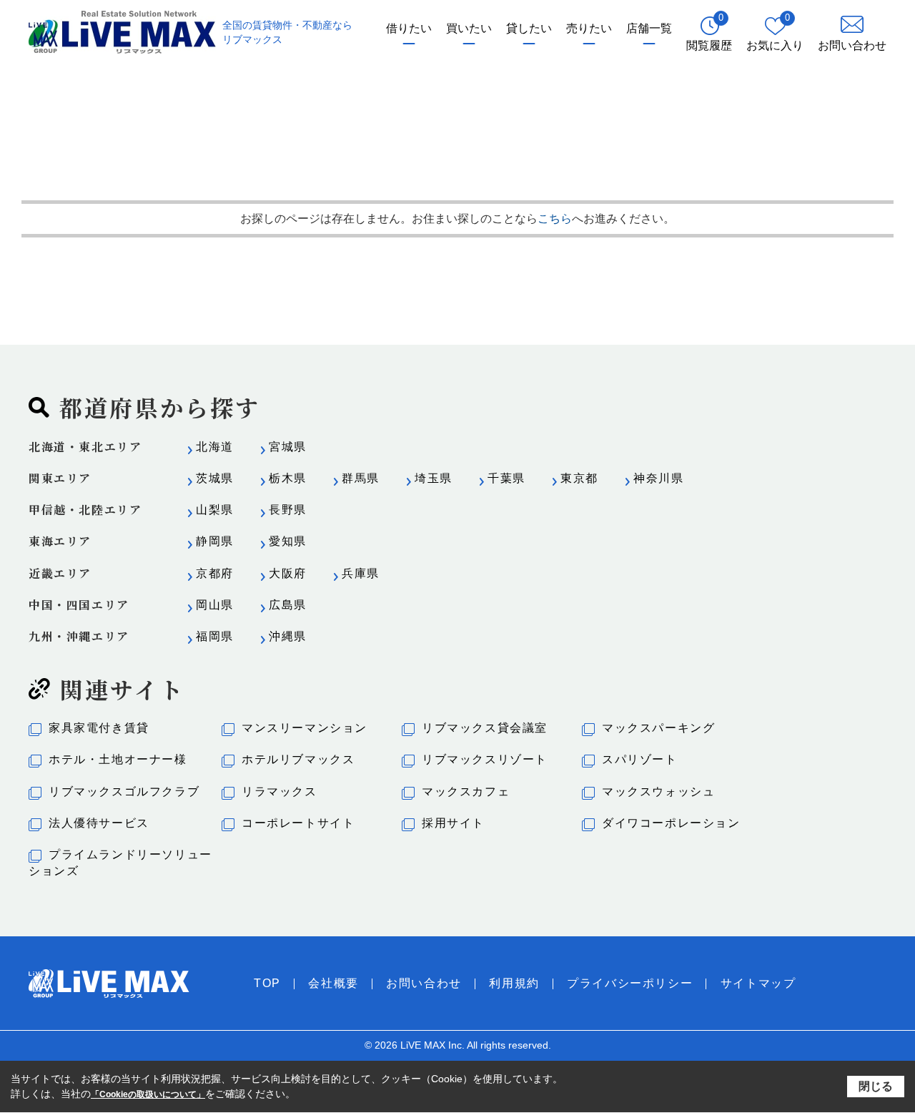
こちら (555, 218)
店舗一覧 (649, 28)
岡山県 (215, 605)
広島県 (288, 605)
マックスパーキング (658, 728)
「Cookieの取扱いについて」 (148, 1094)
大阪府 (288, 573)
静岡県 (215, 541)
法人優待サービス (99, 823)
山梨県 (215, 510)
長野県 (288, 510)
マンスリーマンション (304, 728)
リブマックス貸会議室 (485, 728)
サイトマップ (758, 983)
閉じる (876, 1085)
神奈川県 (658, 478)
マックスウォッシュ (658, 791)
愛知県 (288, 541)
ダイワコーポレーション (671, 823)
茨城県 (215, 478)
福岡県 (215, 636)
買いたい (469, 28)
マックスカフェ (466, 791)
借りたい (409, 28)
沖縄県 (288, 636)
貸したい (529, 28)
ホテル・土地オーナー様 (118, 759)
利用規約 (514, 983)
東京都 (579, 478)
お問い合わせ (424, 983)
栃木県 (288, 478)
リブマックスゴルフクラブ (124, 791)
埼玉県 (433, 478)
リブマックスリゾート (485, 759)
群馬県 (361, 478)
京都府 (215, 573)
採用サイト (453, 823)
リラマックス (279, 791)
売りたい (589, 28)
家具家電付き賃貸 (99, 728)
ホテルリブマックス (298, 759)
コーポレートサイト (298, 823)
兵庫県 (361, 573)
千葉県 (506, 478)
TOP (267, 983)
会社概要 (333, 983)
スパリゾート (640, 759)
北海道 (215, 447)
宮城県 (288, 447)
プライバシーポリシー (630, 983)
